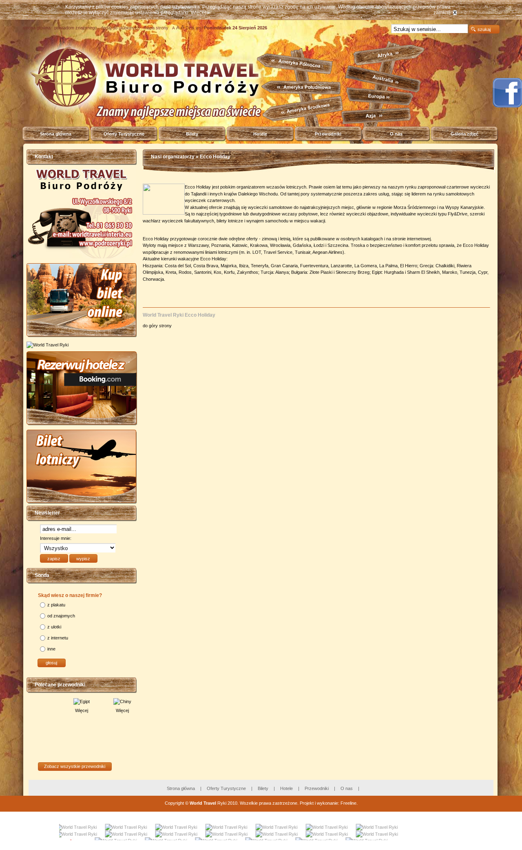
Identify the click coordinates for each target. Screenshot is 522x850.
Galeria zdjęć (464, 133)
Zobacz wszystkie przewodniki (74, 766)
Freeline (348, 803)
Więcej (55, 710)
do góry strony (158, 325)
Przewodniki (328, 133)
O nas (396, 133)
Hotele (260, 133)
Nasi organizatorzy (173, 157)
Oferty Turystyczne (124, 133)
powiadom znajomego (75, 27)
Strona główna (55, 133)
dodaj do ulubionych (120, 27)
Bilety (192, 133)
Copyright (174, 803)
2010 (232, 803)
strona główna (37, 27)
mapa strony (156, 27)
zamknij (442, 13)
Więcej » (200, 13)
